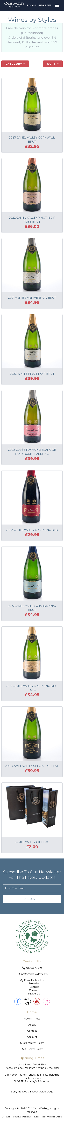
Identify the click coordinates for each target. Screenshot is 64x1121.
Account (32, 1036)
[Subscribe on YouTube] (37, 1001)
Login (31, 5)
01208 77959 (34, 967)
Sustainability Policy (32, 1042)
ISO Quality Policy (32, 1049)
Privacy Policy (39, 1116)
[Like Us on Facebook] (18, 1001)
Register (45, 5)
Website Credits (54, 1116)
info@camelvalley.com (34, 974)
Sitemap (6, 1116)
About (32, 1024)
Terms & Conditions (21, 1116)
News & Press (32, 1018)
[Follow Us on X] (27, 1001)
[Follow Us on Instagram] (46, 1001)
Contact (32, 1030)
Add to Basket (45, 121)
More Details (17, 121)
